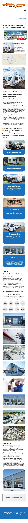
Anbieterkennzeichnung (14, 514)
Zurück (20, 18)
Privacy (22, 512)
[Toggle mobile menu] (25, 10)
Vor (24, 18)
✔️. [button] (6, 137)
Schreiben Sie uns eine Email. (13, 497)
